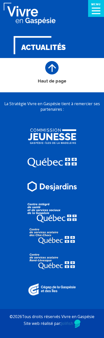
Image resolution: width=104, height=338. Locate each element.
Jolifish (67, 323)
